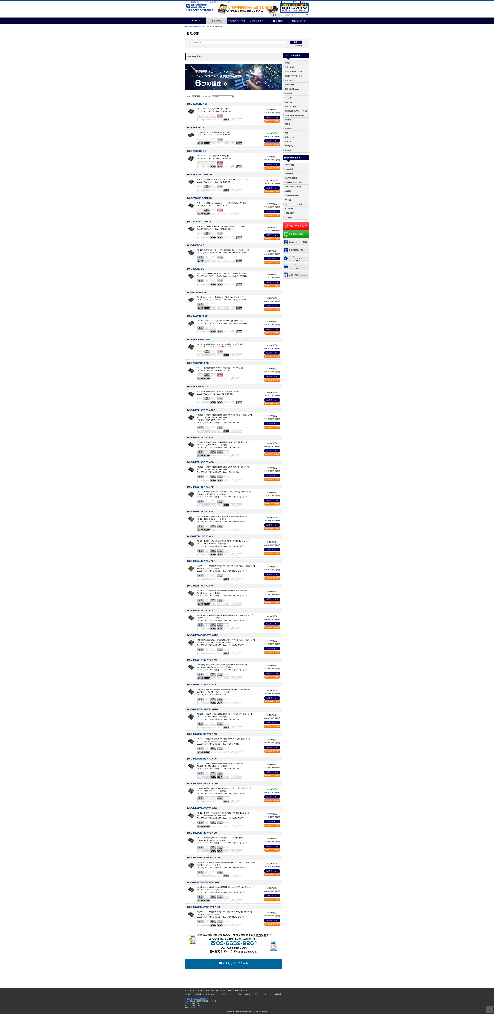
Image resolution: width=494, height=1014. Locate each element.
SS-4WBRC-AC (196, 245)
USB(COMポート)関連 (293, 187)
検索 (295, 42)
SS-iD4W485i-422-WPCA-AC (203, 808)
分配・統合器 (289, 67)
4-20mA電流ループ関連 (293, 182)
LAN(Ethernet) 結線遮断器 (294, 115)
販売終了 (288, 150)
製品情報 (217, 21)
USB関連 (288, 191)
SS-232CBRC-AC (197, 127)
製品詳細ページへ (272, 117)
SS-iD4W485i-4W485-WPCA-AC (204, 882)
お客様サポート (258, 21)
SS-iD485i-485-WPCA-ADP (202, 561)
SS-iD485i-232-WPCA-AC (201, 437)
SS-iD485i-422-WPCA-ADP (202, 487)
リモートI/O (289, 93)
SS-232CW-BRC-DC (199, 387)
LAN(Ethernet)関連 (292, 195)
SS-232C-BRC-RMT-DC (200, 222)
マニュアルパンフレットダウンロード (294, 266)
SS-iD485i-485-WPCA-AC (201, 586)
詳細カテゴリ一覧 (204, 26)
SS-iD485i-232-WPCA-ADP (202, 410)
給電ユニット (289, 137)
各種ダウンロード (238, 21)
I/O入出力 (288, 98)
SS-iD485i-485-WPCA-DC (201, 610)
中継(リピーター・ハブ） (294, 71)
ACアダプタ (289, 146)
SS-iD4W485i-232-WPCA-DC (203, 759)
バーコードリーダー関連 (293, 204)
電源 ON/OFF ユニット (293, 89)
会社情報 (279, 21)
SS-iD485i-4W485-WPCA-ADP (203, 635)
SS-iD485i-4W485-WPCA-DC (203, 685)
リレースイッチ (290, 80)
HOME (197, 21)
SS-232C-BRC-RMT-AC (200, 198)
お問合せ (304, 2)
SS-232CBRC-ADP (198, 104)
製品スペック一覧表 (298, 242)
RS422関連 (289, 169)
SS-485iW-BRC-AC (198, 292)
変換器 (287, 63)
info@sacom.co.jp (196, 1007)
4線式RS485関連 (291, 178)
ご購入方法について (298, 226)
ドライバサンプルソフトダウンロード (295, 258)
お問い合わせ (300, 21)
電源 (286, 133)
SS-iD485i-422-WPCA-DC (201, 536)
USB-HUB (288, 102)
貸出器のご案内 (296, 234)
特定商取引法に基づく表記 (221, 990)
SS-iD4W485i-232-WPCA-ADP (203, 709)
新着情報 (278, 994)
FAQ (296, 2)
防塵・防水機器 (290, 106)
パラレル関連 (289, 213)
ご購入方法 (190, 990)
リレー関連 (289, 209)
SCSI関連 (288, 217)
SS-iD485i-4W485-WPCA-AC (203, 660)
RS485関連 (289, 174)
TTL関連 (288, 200)
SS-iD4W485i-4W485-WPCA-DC (204, 907)
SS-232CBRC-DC (197, 151)
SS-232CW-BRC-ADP (199, 339)
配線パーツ (289, 124)
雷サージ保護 (289, 85)
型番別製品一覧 (296, 250)
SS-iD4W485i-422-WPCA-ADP (203, 783)
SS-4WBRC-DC (196, 269)
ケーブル (288, 142)
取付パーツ (289, 128)
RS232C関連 (289, 165)
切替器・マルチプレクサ (293, 76)
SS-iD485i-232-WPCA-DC (201, 462)
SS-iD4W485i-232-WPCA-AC (203, 734)
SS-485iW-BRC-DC (198, 316)
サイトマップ (286, 2)
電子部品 (288, 120)
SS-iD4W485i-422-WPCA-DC (203, 833)
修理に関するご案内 (298, 275)
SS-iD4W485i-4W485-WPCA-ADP (205, 858)
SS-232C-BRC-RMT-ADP (201, 175)
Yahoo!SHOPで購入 (273, 121)
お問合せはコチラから (235, 963)
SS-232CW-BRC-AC (199, 363)
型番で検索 (298, 46)
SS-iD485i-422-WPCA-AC (201, 512)
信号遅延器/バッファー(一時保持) (296, 111)
